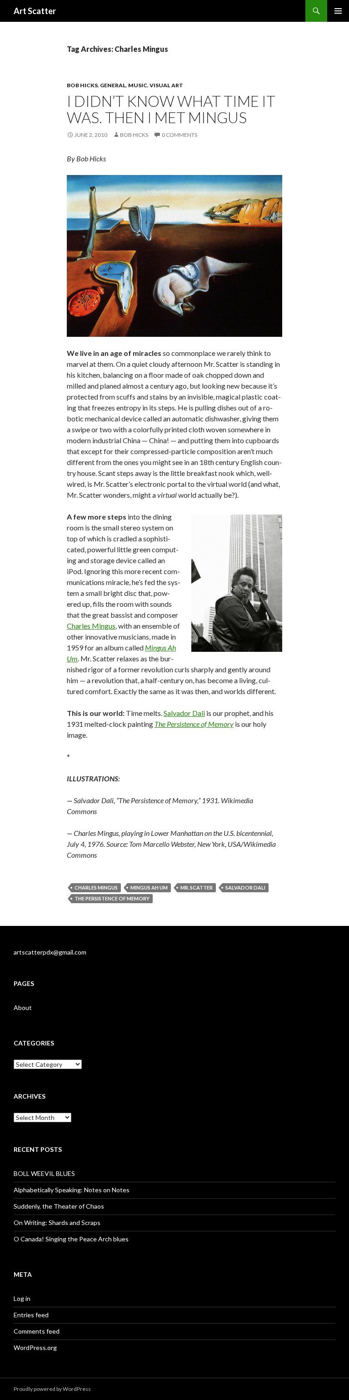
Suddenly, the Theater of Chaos (59, 1206)
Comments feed (37, 1331)
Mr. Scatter (196, 887)
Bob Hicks (82, 85)
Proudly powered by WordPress (52, 1388)
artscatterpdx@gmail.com (50, 952)
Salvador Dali (184, 713)
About (23, 1007)
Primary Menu (338, 11)
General (113, 85)
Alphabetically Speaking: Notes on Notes (72, 1190)
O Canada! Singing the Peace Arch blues (71, 1239)
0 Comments (179, 134)
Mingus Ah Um (149, 887)
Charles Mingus (91, 625)
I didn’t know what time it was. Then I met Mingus (171, 109)
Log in (22, 1298)
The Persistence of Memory (112, 898)
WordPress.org (35, 1347)
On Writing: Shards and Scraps (57, 1222)
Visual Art (166, 85)
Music (137, 85)
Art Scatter (35, 11)
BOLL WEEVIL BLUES (44, 1173)
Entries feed (31, 1315)
